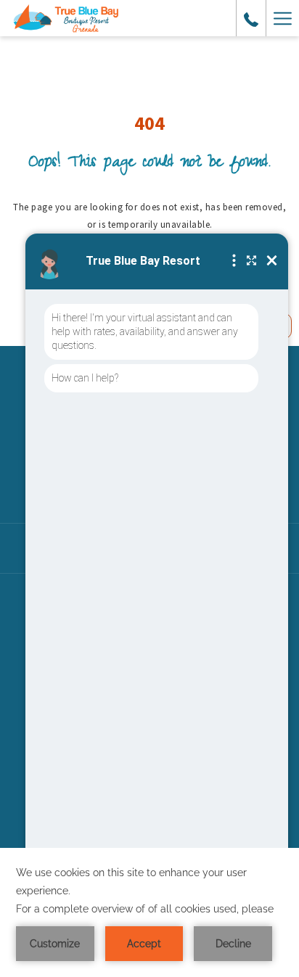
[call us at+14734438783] (251, 18)
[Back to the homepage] (66, 18)
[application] (149, 912)
